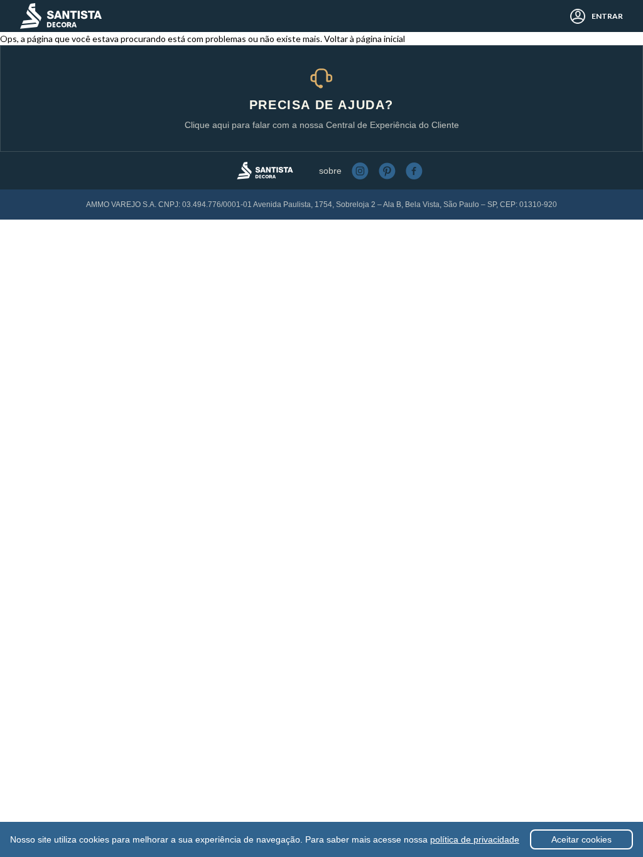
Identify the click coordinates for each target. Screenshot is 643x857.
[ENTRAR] (574, 16)
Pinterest (387, 170)
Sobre (330, 171)
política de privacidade (474, 839)
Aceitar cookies (581, 839)
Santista (61, 16)
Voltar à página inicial (364, 38)
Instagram (360, 170)
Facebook (414, 170)
